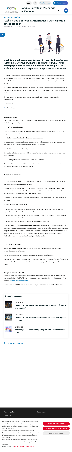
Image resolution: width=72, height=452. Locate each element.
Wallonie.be (45, 3)
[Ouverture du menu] (66, 10)
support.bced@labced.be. (18, 281)
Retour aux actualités (15, 343)
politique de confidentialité (24, 446)
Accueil (6, 17)
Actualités (15, 17)
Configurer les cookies (56, 433)
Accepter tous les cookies (56, 424)
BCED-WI (8, 416)
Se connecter (62, 3)
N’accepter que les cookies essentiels (56, 428)
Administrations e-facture (47, 416)
